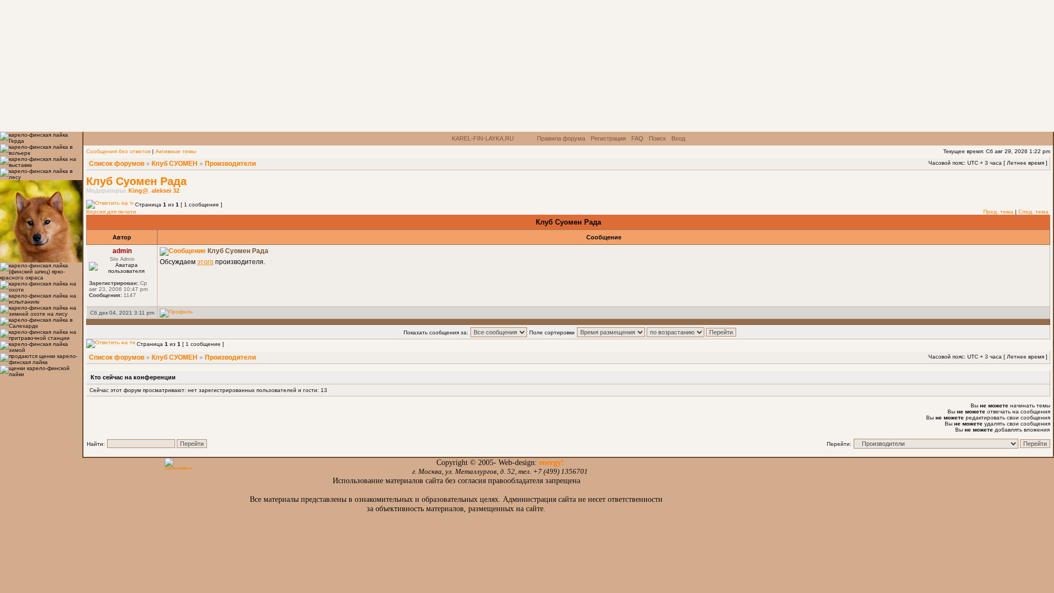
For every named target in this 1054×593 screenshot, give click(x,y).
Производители (230, 163)
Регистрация (608, 138)
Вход (678, 138)
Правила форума (561, 138)
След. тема (1033, 212)
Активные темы (175, 151)
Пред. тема (998, 212)
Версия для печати (111, 212)
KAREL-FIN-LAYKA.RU (483, 138)
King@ (138, 190)
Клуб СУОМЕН (175, 163)
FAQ (637, 138)
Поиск (657, 138)
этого (205, 262)
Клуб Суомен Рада (136, 181)
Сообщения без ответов (118, 151)
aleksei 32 (166, 190)
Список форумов (116, 163)
